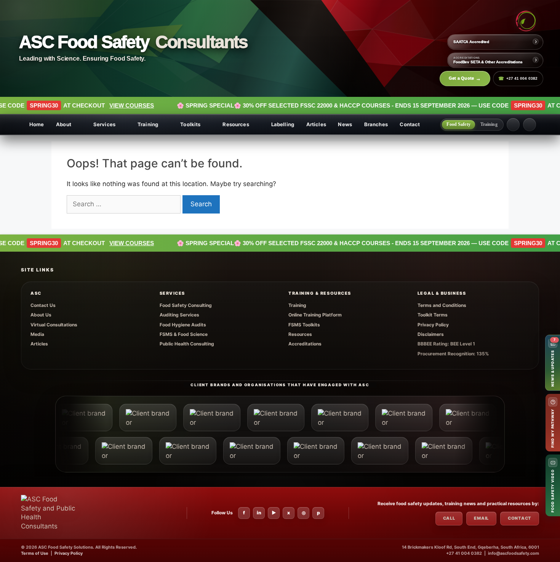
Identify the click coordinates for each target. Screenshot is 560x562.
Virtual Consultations (53, 325)
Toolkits (190, 124)
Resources (235, 124)
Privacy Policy (433, 325)
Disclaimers (431, 334)
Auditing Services (179, 315)
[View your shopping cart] (513, 124)
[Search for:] (124, 204)
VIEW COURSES (89, 105)
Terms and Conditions (442, 305)
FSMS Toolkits (304, 325)
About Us (40, 315)
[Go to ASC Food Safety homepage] (526, 21)
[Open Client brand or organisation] (119, 417)
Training (148, 124)
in (259, 512)
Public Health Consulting (187, 344)
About (63, 124)
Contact (410, 124)
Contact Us (43, 305)
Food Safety (458, 124)
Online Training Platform (315, 315)
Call (449, 518)
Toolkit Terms (433, 315)
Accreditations (305, 344)
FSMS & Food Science (184, 334)
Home (36, 124)
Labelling (282, 124)
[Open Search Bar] (529, 124)
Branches (376, 124)
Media (37, 334)
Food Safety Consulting (186, 305)
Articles (316, 124)
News (345, 124)
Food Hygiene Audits (183, 325)
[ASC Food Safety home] (49, 513)
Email (481, 518)
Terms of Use (34, 553)
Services (104, 124)
